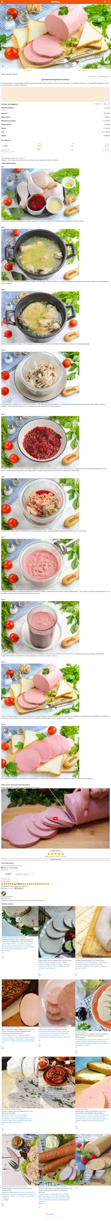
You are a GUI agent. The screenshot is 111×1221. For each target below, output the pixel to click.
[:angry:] (31, 884)
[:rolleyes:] (36, 884)
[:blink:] (23, 884)
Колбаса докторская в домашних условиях (88, 958)
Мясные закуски (17, 865)
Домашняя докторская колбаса (11, 1109)
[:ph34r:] (19, 884)
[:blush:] (12, 884)
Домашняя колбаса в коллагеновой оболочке (53, 1186)
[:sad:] (42, 884)
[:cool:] (10, 884)
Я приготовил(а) (55, 859)
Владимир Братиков (104, 76)
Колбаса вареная (80, 1032)
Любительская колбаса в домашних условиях (53, 1027)
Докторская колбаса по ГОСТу (11, 1027)
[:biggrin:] (4, 884)
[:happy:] (44, 884)
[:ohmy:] (2, 884)
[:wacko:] (40, 884)
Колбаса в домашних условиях (48, 1088)
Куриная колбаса (6, 865)
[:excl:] (38, 884)
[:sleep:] (25, 884)
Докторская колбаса (81, 1109)
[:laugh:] (21, 884)
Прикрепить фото (8, 888)
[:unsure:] (8, 884)
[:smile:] (27, 884)
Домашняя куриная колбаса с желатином (14, 1186)
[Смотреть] (55, 818)
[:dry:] (6, 884)
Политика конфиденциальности (56, 1218)
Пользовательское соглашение (55, 1216)
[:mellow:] (48, 884)
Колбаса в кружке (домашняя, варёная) (14, 937)
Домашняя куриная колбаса (84, 1171)
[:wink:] (33, 884)
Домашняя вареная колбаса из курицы (51, 958)
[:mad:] (17, 884)
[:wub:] (15, 884)
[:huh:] (46, 884)
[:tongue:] (29, 884)
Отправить (19, 888)
